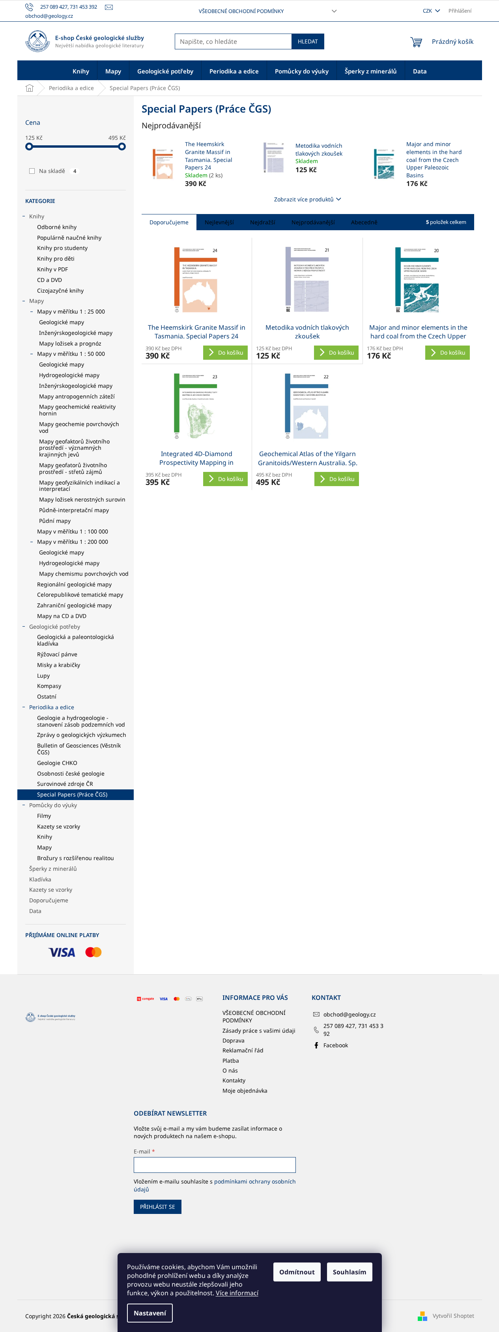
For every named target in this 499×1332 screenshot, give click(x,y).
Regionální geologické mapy (74, 584)
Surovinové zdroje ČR (65, 783)
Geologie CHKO (57, 763)
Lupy (43, 675)
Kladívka (40, 879)
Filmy (44, 815)
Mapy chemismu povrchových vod (84, 573)
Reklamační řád (243, 1050)
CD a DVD (49, 280)
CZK (428, 10)
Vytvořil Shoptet (453, 1315)
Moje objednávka (244, 1090)
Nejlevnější (219, 222)
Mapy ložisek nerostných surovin (82, 499)
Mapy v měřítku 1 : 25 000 (71, 311)
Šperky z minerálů (53, 868)
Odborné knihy (57, 227)
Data (35, 911)
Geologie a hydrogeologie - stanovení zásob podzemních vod (81, 721)
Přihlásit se (157, 1206)
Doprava (233, 1040)
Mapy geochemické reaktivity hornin (77, 410)
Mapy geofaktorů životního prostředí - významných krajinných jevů (74, 448)
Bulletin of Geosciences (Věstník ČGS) (79, 749)
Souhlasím (349, 1272)
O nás (230, 1070)
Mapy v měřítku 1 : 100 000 (72, 531)
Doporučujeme (48, 900)
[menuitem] (81, 70)
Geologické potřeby (54, 626)
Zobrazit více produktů (304, 199)
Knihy (36, 216)
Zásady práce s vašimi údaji (258, 1030)
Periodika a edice (51, 707)
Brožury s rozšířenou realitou (75, 858)
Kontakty (233, 1080)
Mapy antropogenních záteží (77, 396)
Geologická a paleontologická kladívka (75, 640)
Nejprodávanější (313, 222)
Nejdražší (262, 222)
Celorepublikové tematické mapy (80, 594)
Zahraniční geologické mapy (74, 605)
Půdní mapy (55, 520)
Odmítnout (297, 1272)
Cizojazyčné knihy (60, 290)
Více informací (237, 1293)
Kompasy (49, 685)
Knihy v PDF (52, 269)
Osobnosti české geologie (71, 773)
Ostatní (46, 696)
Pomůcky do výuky (53, 805)
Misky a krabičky (58, 665)
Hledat (308, 41)
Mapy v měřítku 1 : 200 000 (72, 541)
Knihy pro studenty (62, 248)
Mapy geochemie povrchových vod (79, 427)
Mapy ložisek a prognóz (70, 343)
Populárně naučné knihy (69, 237)
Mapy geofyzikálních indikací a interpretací (79, 486)
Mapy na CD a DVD (61, 616)
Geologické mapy (61, 322)
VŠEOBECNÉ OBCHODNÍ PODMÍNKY (241, 11)
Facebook (335, 1045)
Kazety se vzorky (58, 826)
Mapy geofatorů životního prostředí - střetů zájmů (73, 468)
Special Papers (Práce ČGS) (72, 794)
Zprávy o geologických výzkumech (81, 734)
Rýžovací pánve (57, 654)
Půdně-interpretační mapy (74, 510)
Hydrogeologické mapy (69, 375)
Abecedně (364, 222)
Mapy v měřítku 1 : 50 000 (71, 353)
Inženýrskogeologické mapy (75, 332)
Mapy (36, 300)
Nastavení (150, 1313)
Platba (230, 1060)
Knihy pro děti (56, 258)
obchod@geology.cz (349, 1014)
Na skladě (57, 171)
